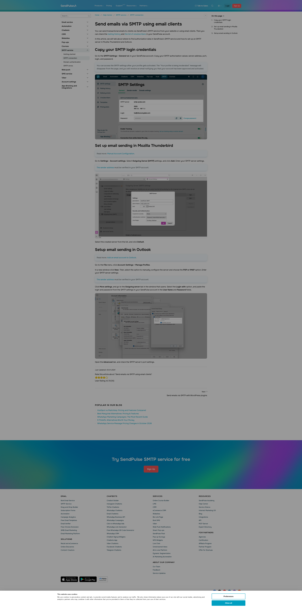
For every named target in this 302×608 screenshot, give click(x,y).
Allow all (228, 603)
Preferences (228, 596)
